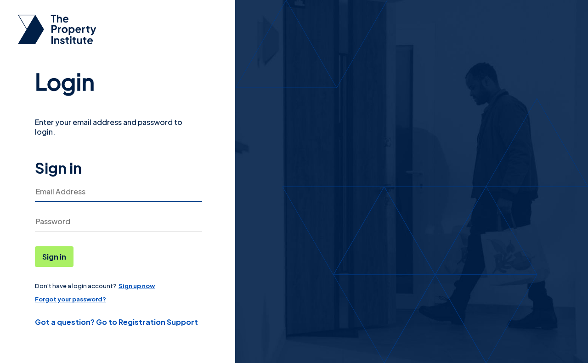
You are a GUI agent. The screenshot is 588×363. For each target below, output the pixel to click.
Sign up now (137, 285)
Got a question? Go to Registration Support (116, 322)
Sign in (54, 256)
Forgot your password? (70, 299)
